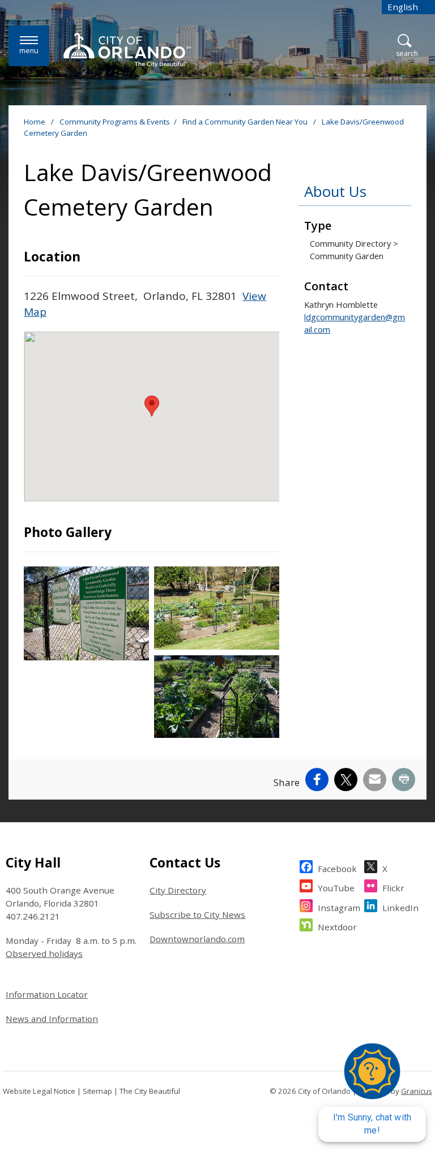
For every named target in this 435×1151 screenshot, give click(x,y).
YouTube (336, 888)
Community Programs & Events (114, 122)
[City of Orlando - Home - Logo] (127, 50)
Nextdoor (337, 927)
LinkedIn (400, 907)
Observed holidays (44, 953)
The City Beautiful (150, 1091)
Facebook (337, 868)
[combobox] (408, 7)
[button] (152, 406)
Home (34, 122)
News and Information (52, 1018)
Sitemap (97, 1091)
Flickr (393, 888)
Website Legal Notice (39, 1091)
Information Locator (47, 994)
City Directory (178, 890)
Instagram (339, 907)
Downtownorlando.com (197, 938)
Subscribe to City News (197, 914)
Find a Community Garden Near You (245, 122)
